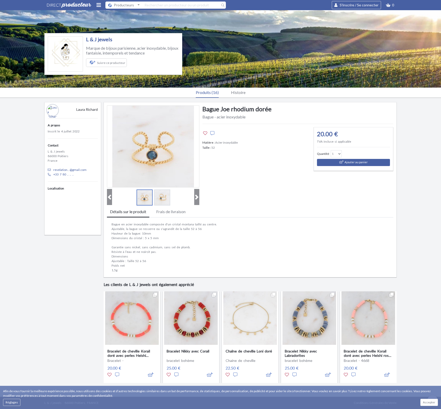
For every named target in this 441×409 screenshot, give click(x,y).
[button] (390, 5)
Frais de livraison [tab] (171, 211)
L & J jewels (99, 39)
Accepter (429, 402)
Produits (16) (207, 92)
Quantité (323, 154)
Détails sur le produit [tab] (128, 211)
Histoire (238, 92)
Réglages (12, 402)
